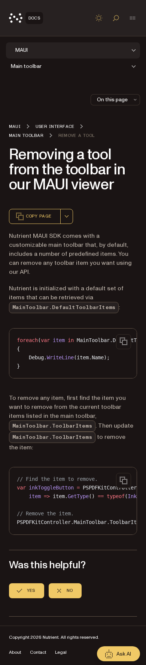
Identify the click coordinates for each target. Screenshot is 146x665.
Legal (61, 652)
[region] (73, 353)
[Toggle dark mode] (99, 18)
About (15, 652)
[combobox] (66, 216)
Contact (38, 652)
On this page (112, 99)
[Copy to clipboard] (123, 341)
